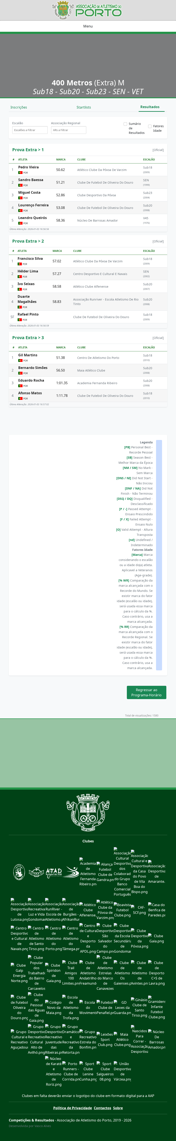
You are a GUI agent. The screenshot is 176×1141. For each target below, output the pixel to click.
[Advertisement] (88, 420)
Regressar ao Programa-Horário (146, 692)
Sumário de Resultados (137, 128)
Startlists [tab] (84, 107)
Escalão (17, 123)
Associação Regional (65, 123)
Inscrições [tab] (19, 107)
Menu (88, 26)
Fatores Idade (158, 128)
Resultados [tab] (150, 106)
